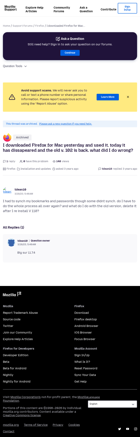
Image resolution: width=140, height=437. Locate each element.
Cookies (74, 425)
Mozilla (12, 295)
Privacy (58, 425)
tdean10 (20, 189)
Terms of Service (36, 425)
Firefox (39, 25)
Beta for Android (14, 368)
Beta (6, 361)
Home (6, 25)
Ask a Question (86, 9)
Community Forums (62, 9)
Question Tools (12, 66)
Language (94, 397)
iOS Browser (83, 332)
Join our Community (17, 332)
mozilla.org (11, 425)
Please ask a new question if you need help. (65, 123)
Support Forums (23, 25)
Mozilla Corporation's (25, 397)
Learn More (107, 97)
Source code (11, 319)
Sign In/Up (127, 8)
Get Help (80, 381)
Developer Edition (15, 355)
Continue (70, 52)
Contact (8, 431)
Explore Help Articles (34, 9)
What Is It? (82, 361)
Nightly (8, 375)
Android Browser (86, 326)
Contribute (108, 9)
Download (81, 312)
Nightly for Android (16, 381)
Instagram (135, 428)
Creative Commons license (22, 415)
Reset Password (85, 368)
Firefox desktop (85, 319)
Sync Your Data (85, 375)
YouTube (127, 428)
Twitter (8, 326)
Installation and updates (36, 168)
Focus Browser (84, 339)
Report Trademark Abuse (20, 312)
